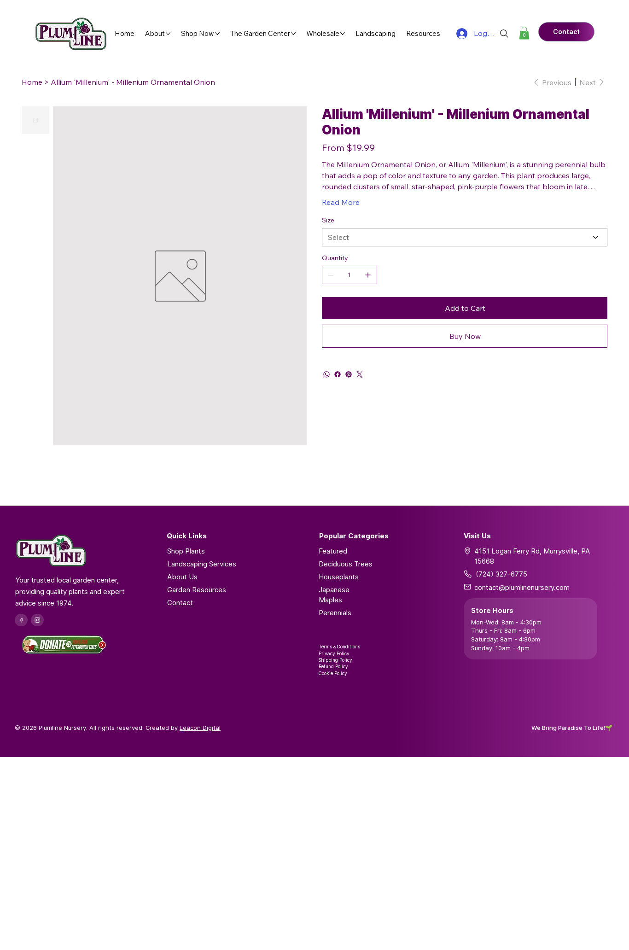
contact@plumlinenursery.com (522, 587)
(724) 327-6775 (501, 574)
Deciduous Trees (346, 564)
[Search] (504, 33)
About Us (182, 576)
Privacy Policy (334, 653)
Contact (180, 602)
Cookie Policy (333, 673)
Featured (333, 551)
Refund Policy (333, 666)
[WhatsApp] (326, 374)
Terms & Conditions (339, 646)
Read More (341, 202)
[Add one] (368, 275)
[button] (524, 33)
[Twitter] (359, 374)
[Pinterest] (348, 374)
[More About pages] (168, 33)
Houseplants (339, 576)
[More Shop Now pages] (217, 33)
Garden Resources (196, 589)
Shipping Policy (335, 660)
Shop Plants (186, 551)
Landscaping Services (201, 564)
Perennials (335, 612)
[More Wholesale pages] (342, 33)
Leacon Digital (200, 727)
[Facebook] (337, 374)
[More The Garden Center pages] (293, 33)
